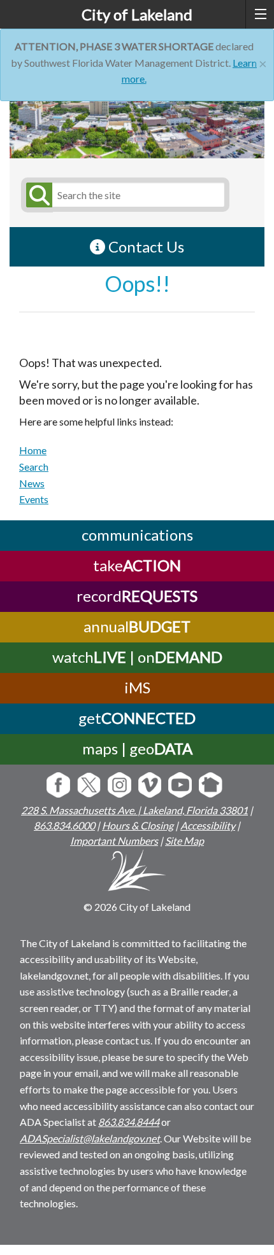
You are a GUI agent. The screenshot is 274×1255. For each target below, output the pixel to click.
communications (137, 534)
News (32, 483)
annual (137, 626)
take (137, 565)
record (137, 595)
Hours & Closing (137, 825)
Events (33, 499)
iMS (137, 687)
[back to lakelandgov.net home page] (137, 872)
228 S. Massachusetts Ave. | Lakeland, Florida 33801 (134, 810)
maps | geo (137, 748)
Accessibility (207, 825)
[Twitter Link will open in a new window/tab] (89, 786)
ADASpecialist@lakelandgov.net (90, 1138)
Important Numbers (114, 841)
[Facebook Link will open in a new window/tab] (58, 786)
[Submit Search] (37, 194)
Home (33, 450)
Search (33, 467)
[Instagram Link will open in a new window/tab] (119, 786)
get (137, 718)
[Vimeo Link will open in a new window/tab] (150, 786)
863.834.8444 (128, 1122)
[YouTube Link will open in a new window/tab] (180, 786)
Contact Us (144, 246)
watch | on (137, 657)
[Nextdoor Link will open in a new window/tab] (210, 786)
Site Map (184, 841)
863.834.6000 (64, 825)
